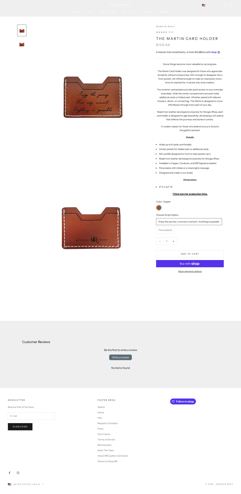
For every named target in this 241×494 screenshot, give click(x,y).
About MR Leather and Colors (113, 455)
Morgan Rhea (165, 26)
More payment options (190, 271)
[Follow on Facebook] (9, 472)
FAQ (100, 417)
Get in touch (104, 434)
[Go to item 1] (21, 30)
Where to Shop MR (107, 461)
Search (101, 407)
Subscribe (20, 426)
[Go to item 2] (21, 45)
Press (164, 12)
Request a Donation (108, 423)
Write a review (120, 357)
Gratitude (107, 12)
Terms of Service (106, 439)
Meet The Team (106, 450)
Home (76, 12)
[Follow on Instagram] (18, 472)
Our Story (129, 12)
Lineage (148, 12)
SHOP (90, 12)
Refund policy (104, 444)
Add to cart (190, 253)
